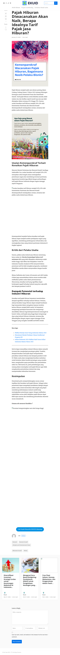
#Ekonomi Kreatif (17, 550)
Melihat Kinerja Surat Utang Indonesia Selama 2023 (30, 333)
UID (21, 535)
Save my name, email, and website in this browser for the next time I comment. (30, 636)
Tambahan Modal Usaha (41, 7)
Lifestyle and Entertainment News (21, 545)
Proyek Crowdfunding (27, 7)
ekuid (5, 595)
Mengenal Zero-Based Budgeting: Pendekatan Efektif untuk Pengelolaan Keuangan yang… (29, 580)
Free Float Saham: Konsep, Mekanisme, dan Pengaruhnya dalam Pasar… (48, 579)
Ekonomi (15, 542)
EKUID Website (16, 7)
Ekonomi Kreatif (23, 542)
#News (25, 550)
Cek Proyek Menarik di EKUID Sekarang (30, 529)
